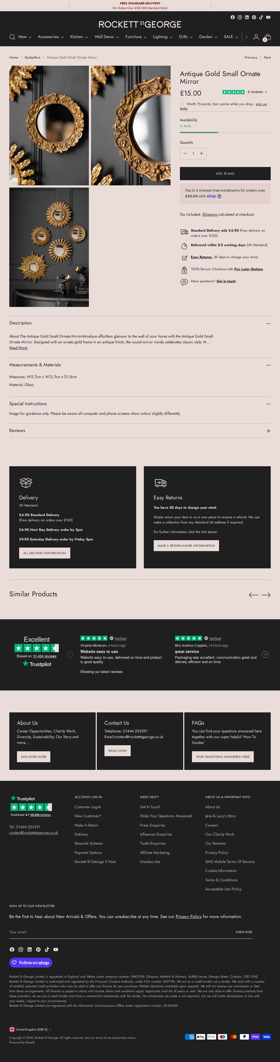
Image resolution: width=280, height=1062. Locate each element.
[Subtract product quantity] (185, 153)
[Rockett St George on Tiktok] (261, 17)
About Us (212, 807)
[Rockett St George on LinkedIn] (246, 17)
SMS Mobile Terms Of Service (230, 861)
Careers (211, 825)
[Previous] (69, 5)
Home (13, 57)
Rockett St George (46, 1037)
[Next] (211, 5)
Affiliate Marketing (155, 852)
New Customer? (88, 816)
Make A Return (86, 825)
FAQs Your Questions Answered (166, 816)
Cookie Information (221, 870)
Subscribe (244, 932)
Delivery (81, 834)
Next (267, 57)
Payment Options (88, 852)
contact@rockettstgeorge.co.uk (33, 832)
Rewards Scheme (89, 843)
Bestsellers (32, 57)
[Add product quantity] (201, 153)
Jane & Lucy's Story (220, 816)
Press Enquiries (152, 825)
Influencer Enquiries (156, 834)
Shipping (209, 214)
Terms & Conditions (221, 880)
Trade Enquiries (152, 843)
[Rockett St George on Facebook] (232, 17)
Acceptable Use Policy (223, 889)
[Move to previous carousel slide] (253, 595)
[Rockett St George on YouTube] (268, 17)
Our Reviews (215, 843)
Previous (251, 57)
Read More (18, 347)
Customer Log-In (88, 807)
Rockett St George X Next (95, 861)
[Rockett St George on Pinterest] (254, 17)
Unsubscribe (150, 861)
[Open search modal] (12, 36)
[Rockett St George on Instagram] (239, 17)
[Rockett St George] (140, 24)
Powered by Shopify (22, 1042)
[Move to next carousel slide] (266, 595)
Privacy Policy (216, 852)
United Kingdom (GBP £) (31, 1029)
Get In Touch (150, 807)
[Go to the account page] (256, 36)
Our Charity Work (219, 834)
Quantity (186, 142)
